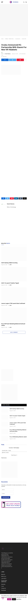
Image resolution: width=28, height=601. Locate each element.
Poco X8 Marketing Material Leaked (18, 436)
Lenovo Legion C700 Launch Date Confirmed (13, 303)
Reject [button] (14, 599)
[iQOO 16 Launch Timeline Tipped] (14, 274)
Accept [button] (9, 599)
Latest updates (5, 404)
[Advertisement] (14, 20)
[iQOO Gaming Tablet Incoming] (14, 254)
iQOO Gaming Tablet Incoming (9, 262)
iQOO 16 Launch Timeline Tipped (10, 283)
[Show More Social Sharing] (25, 60)
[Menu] (2, 2)
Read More (18, 599)
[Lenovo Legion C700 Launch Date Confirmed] (14, 294)
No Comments (22, 53)
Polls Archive (4, 457)
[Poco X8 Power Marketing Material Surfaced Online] (14, 315)
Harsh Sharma (7, 53)
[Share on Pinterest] (20, 60)
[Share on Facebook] (5, 60)
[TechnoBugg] (14, 2)
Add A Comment (14, 332)
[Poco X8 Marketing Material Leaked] (4, 438)
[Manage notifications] (3, 598)
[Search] (26, 2)
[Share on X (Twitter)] (12, 60)
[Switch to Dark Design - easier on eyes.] (24, 2)
